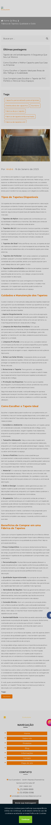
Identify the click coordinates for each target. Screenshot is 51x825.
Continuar (26, 819)
